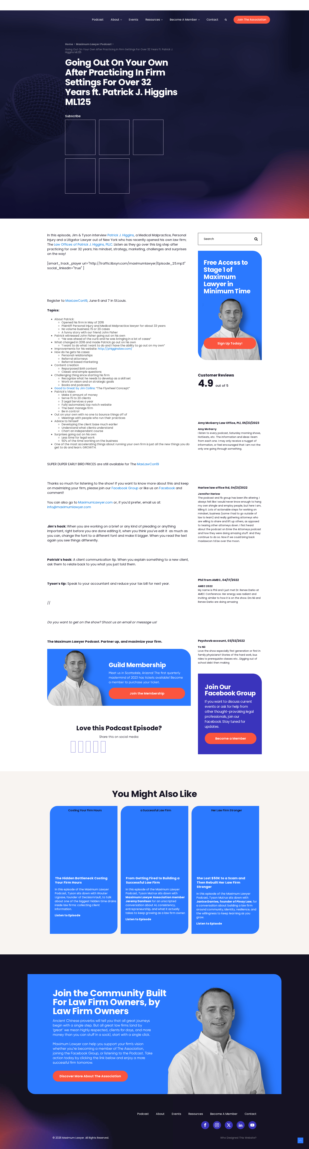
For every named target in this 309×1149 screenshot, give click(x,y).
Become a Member (230, 738)
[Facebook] (73, 746)
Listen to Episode (67, 915)
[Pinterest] (95, 746)
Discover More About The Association (90, 1076)
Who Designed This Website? (238, 1138)
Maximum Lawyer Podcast (94, 44)
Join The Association (251, 19)
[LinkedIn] (103, 746)
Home (69, 44)
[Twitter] (80, 746)
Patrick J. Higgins (120, 235)
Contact (212, 20)
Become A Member (183, 20)
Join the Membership (147, 693)
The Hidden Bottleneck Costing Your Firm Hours (81, 880)
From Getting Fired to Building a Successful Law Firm (153, 880)
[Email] (88, 746)
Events (133, 20)
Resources (152, 20)
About (115, 20)
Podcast (98, 20)
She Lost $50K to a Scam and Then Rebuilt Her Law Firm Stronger (221, 882)
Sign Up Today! (229, 343)
